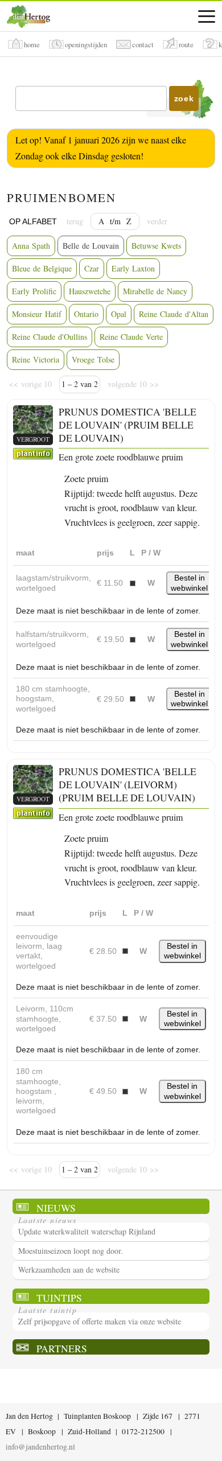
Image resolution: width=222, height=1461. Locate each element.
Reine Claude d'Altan (173, 313)
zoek (184, 98)
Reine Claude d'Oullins (49, 336)
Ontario (86, 313)
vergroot (33, 439)
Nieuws (56, 1207)
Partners (61, 1348)
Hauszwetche (89, 291)
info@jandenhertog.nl (40, 1447)
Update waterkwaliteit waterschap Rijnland (86, 1231)
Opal (118, 313)
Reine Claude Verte (131, 336)
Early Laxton (133, 268)
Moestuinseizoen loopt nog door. (70, 1250)
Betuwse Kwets (156, 245)
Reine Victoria (35, 359)
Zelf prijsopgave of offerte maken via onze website (99, 1321)
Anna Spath (31, 245)
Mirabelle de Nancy (155, 291)
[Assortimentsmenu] (206, 16)
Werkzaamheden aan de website (69, 1269)
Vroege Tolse (93, 359)
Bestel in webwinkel (189, 582)
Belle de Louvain (91, 245)
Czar (91, 268)
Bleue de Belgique (42, 268)
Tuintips (59, 1297)
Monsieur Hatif (36, 313)
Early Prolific (34, 291)
